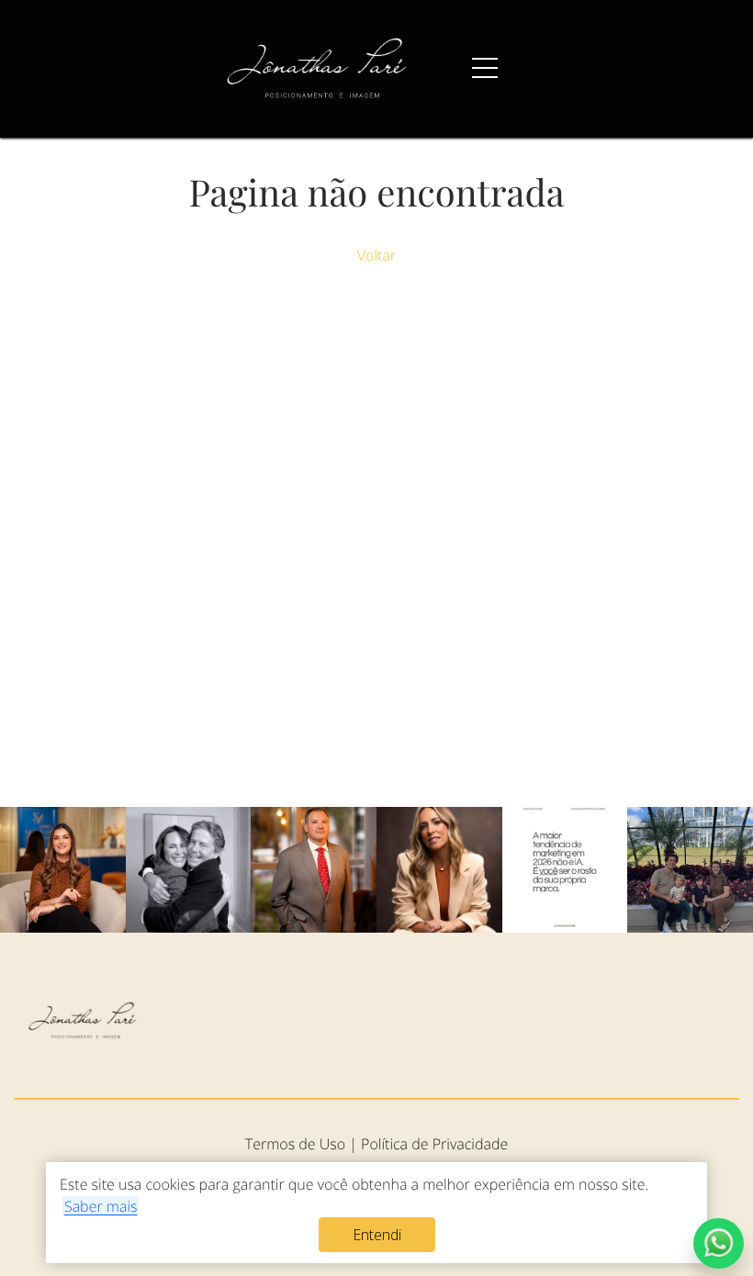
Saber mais (101, 1206)
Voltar (376, 255)
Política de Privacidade (434, 1144)
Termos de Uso (295, 1144)
